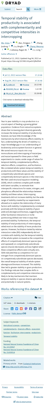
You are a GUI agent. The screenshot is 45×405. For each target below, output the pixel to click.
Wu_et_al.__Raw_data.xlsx (16, 94)
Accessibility (19, 387)
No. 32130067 (9, 347)
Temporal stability (10, 336)
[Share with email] (35, 308)
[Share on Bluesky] (16, 308)
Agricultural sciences (11, 326)
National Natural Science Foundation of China (20, 344)
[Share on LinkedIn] (12, 308)
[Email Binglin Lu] (27, 46)
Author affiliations (8, 54)
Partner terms (11, 392)
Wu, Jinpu (5, 43)
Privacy (5, 387)
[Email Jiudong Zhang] (12, 46)
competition (25, 326)
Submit (7, 9)
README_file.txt (12, 89)
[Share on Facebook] (30, 308)
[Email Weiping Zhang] (5, 49)
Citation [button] (7, 298)
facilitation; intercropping (20, 333)
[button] (22, 75)
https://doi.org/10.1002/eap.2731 (19, 367)
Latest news (23, 397)
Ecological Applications (32, 364)
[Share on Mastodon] (26, 308)
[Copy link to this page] (40, 308)
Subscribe (39, 397)
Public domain (17, 314)
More (36, 9)
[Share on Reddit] (21, 308)
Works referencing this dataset (20, 289)
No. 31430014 (9, 352)
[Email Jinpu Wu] (13, 42)
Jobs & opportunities (23, 402)
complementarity (10, 329)
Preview (26, 85)
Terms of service (36, 387)
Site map (35, 392)
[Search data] (28, 9)
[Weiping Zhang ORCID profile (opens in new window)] (8, 49)
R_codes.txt (10, 85)
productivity (36, 333)
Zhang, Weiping (37, 47)
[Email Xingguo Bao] (34, 42)
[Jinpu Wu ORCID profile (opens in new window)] (16, 42)
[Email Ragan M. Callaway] (31, 49)
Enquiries (7, 397)
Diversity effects (24, 329)
